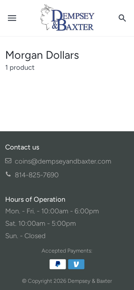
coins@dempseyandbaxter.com (63, 161)
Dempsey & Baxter (90, 281)
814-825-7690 (37, 175)
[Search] (122, 18)
